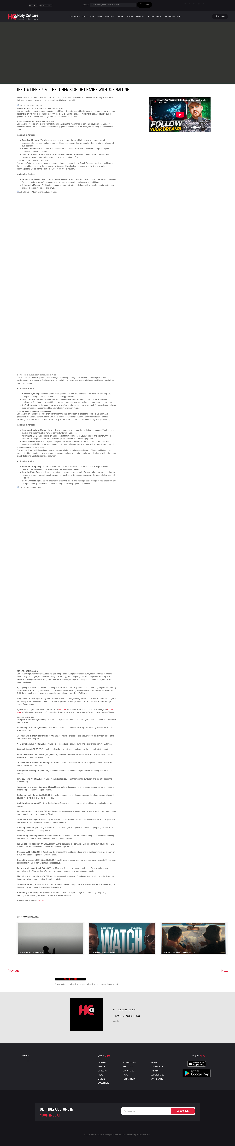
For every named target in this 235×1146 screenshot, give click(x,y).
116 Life (40, 901)
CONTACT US (157, 1067)
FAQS (125, 1075)
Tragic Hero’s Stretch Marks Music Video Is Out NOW (179, 952)
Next (224, 970)
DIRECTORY (104, 1071)
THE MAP (155, 1071)
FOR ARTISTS (129, 1079)
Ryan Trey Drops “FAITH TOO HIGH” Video (32, 952)
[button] (144, 5)
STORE (154, 1063)
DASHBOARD (157, 1079)
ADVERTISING (129, 1063)
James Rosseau (126, 1016)
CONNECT (103, 1063)
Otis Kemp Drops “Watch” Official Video (103, 952)
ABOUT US (128, 1067)
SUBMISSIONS (157, 1075)
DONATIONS (128, 1071)
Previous (13, 970)
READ (101, 1075)
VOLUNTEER (104, 1083)
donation (62, 709)
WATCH (101, 1067)
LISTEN (101, 1079)
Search (86, 5)
